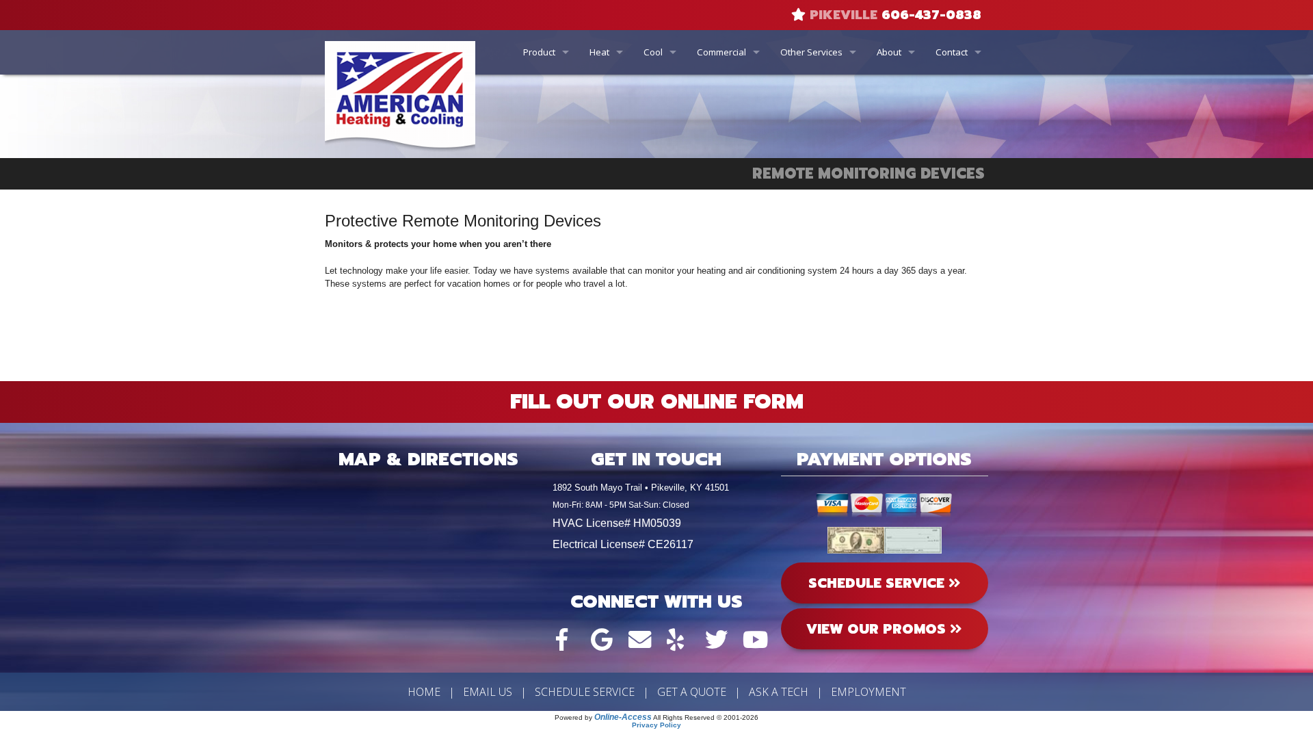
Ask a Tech (778, 691)
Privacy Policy (656, 725)
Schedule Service (585, 691)
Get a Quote (691, 691)
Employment (868, 691)
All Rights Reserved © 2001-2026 (705, 717)
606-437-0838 (931, 15)
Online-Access (623, 717)
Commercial (721, 52)
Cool (653, 52)
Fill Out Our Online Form (657, 401)
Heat (599, 52)
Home (424, 691)
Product (539, 52)
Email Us (487, 691)
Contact (952, 52)
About (889, 52)
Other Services (811, 52)
